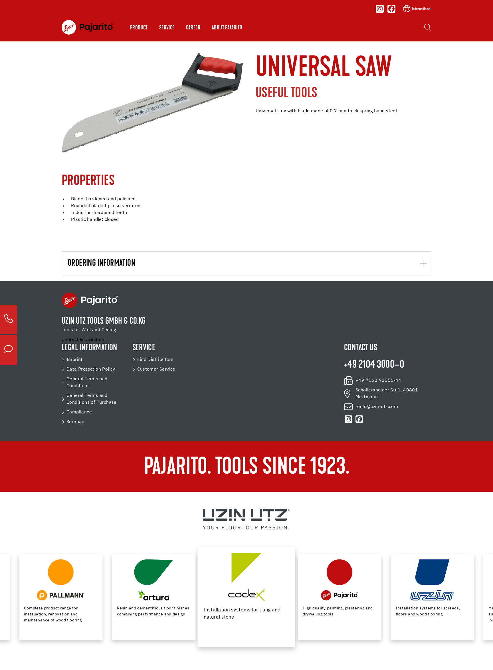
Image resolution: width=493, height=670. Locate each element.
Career (193, 28)
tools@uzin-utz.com (376, 407)
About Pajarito (227, 28)
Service (167, 28)
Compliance (79, 412)
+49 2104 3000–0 (374, 365)
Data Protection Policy (90, 369)
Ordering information (101, 263)
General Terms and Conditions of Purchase (91, 399)
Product (139, 28)
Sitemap (75, 422)
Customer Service (156, 369)
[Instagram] (380, 8)
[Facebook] (391, 8)
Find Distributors (155, 359)
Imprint (74, 359)
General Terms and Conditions (87, 382)
